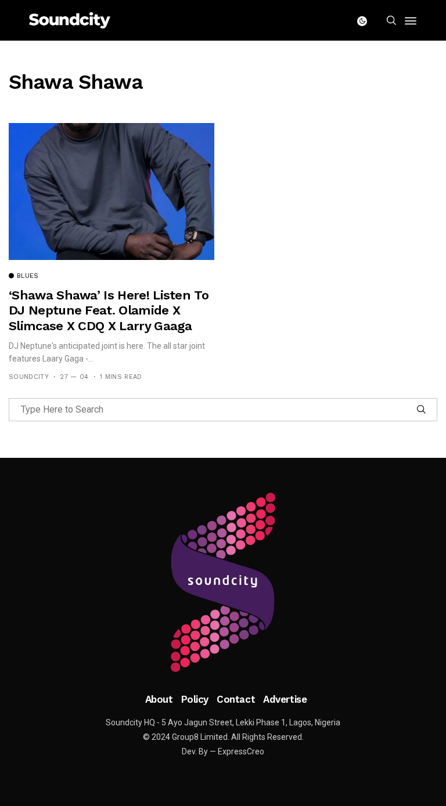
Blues (28, 276)
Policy (194, 699)
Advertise (285, 699)
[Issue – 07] (223, 583)
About (159, 699)
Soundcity (29, 377)
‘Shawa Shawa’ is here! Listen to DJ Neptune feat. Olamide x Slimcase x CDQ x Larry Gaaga (108, 310)
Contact (236, 699)
